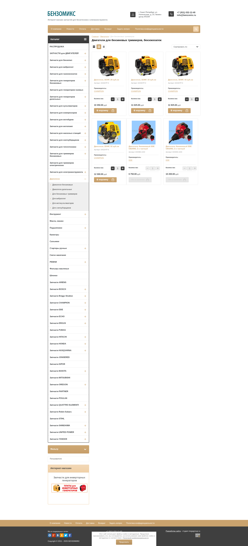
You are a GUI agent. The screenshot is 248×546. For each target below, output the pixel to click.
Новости (70, 29)
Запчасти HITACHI (58, 337)
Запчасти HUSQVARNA (60, 350)
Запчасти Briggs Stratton (61, 296)
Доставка (95, 29)
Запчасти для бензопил (61, 60)
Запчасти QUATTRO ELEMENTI (64, 405)
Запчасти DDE (56, 309)
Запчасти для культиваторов (63, 106)
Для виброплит (59, 198)
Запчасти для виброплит (61, 67)
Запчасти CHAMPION (60, 303)
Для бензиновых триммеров (64, 194)
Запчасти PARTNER (59, 391)
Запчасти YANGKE (58, 439)
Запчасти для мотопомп (61, 126)
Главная (95, 36)
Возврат (108, 29)
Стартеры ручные (58, 248)
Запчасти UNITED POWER (62, 432)
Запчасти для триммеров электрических (62, 164)
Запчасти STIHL (57, 418)
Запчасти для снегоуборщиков (64, 140)
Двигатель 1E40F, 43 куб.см (180, 80)
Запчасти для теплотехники (63, 147)
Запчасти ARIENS (58, 282)
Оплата (82, 29)
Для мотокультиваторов (63, 203)
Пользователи (56, 459)
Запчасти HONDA (58, 344)
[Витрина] (99, 46)
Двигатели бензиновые (62, 185)
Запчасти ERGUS (58, 323)
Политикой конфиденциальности (136, 538)
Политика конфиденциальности (149, 29)
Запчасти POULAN (58, 398)
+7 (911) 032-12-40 (186, 12)
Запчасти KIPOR (57, 364)
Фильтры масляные (59, 269)
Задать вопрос (123, 29)
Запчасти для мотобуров (61, 119)
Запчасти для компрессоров (63, 113)
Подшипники (56, 228)
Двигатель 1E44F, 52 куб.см (106, 146)
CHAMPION (99, 91)
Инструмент (55, 214)
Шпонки (53, 275)
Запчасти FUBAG (58, 330)
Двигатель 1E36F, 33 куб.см (143, 80)
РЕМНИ (53, 262)
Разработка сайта (173, 531)
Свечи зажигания (58, 255)
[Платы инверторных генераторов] (69, 492)
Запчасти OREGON (59, 384)
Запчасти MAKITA (58, 371)
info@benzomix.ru (186, 15)
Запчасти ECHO (57, 316)
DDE (130, 160)
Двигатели (104, 36)
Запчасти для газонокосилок (63, 74)
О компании (56, 29)
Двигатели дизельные (62, 189)
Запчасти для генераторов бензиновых (62, 81)
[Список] (94, 46)
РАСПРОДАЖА (57, 46)
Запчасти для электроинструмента (66, 172)
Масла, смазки (56, 221)
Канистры (54, 235)
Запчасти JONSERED (60, 357)
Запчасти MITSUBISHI (60, 378)
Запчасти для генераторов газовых (66, 90)
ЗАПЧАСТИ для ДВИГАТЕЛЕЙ (64, 53)
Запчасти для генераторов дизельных (62, 98)
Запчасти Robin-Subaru (61, 412)
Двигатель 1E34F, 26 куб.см (106, 80)
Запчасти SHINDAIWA (60, 425)
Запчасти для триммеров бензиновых (62, 154)
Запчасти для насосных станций (65, 133)
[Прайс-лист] (104, 46)
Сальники (54, 241)
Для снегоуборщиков (61, 208)
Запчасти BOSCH (58, 289)
